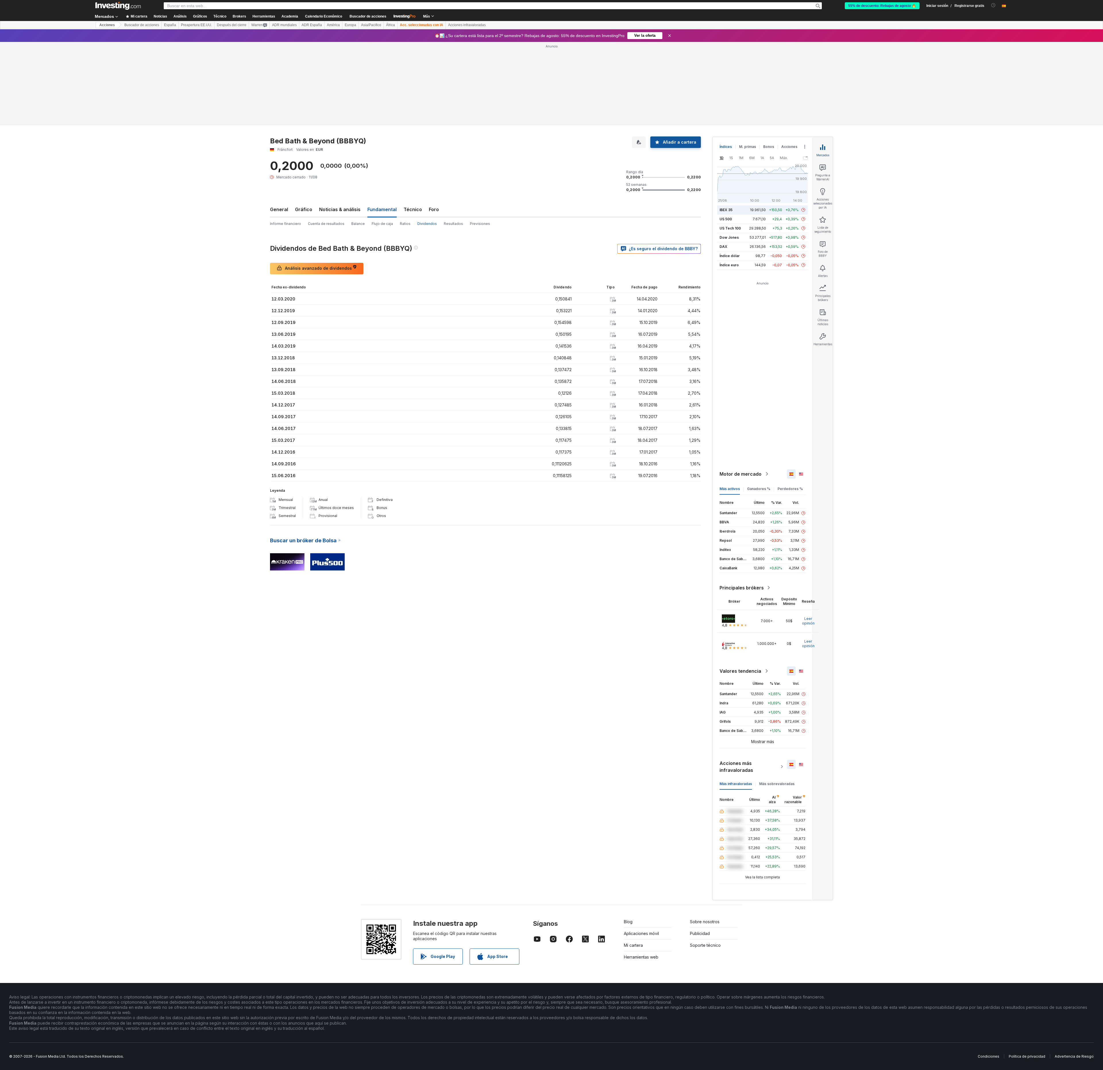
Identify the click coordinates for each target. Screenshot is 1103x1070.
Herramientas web (641, 957)
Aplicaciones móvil (641, 933)
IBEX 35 (726, 210)
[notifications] (993, 5)
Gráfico (303, 209)
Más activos (730, 489)
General (279, 209)
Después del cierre (231, 25)
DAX (723, 246)
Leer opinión (808, 620)
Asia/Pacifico (371, 25)
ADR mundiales (284, 25)
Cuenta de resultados (326, 223)
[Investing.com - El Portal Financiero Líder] (118, 6)
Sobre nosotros (705, 921)
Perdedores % (790, 489)
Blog (628, 921)
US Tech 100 (730, 228)
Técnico (413, 209)
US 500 (726, 219)
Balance (358, 223)
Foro (434, 209)
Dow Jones (729, 237)
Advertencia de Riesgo (1074, 1056)
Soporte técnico (705, 945)
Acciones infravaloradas (467, 25)
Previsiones (480, 223)
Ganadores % (758, 489)
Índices (726, 146)
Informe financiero (285, 223)
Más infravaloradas (736, 784)
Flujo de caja (382, 223)
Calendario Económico (323, 16)
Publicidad (700, 933)
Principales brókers (742, 588)
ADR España (312, 25)
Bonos (768, 146)
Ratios (405, 223)
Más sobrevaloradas (777, 784)
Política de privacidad (1027, 1056)
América (333, 25)
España (170, 25)
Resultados (453, 223)
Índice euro (729, 265)
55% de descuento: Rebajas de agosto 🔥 (882, 6)
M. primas (747, 146)
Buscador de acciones (368, 16)
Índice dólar (730, 256)
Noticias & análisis (339, 209)
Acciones (107, 25)
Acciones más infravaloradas (736, 766)
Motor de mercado (740, 474)
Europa (350, 25)
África (390, 25)
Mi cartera (633, 945)
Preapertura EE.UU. (196, 25)
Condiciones (988, 1056)
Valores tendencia (740, 671)
